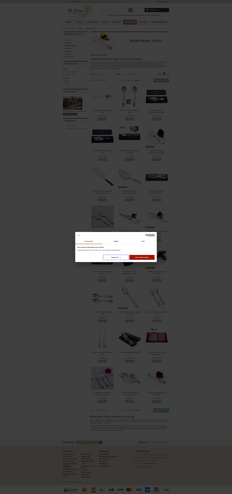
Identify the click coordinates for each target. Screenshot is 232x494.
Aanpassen (114, 257)
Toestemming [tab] (88, 241)
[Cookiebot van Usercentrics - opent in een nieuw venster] (147, 235)
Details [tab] (116, 241)
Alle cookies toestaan (142, 257)
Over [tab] (143, 241)
